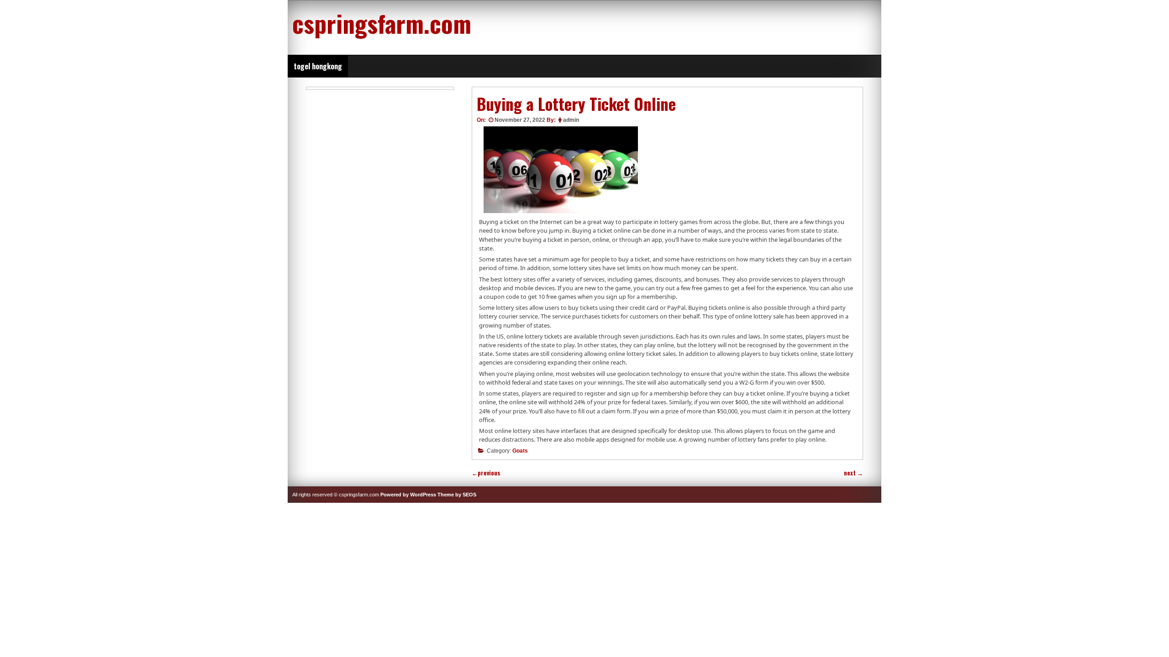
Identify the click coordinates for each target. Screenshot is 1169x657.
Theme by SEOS (456, 494)
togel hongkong (318, 66)
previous (486, 473)
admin (571, 120)
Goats (520, 451)
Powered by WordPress (408, 494)
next (853, 473)
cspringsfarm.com (381, 23)
